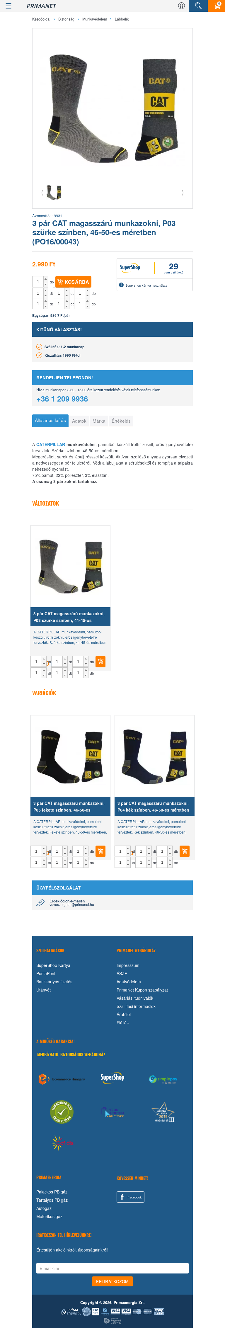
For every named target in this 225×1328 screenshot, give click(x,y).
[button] (45, 279)
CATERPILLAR (50, 444)
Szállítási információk (136, 1006)
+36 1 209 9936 (62, 398)
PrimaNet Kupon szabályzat (142, 990)
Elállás (123, 1023)
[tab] (50, 420)
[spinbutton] (38, 281)
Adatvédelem (129, 981)
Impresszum (128, 965)
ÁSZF (122, 973)
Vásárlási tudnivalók (135, 998)
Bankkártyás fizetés (54, 981)
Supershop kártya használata (146, 285)
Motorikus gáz (49, 1216)
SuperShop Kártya (53, 965)
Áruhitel (124, 1014)
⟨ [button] (42, 192)
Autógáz (44, 1208)
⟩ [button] (183, 192)
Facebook (134, 1197)
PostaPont (45, 973)
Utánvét (43, 990)
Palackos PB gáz (51, 1192)
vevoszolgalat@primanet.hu (72, 904)
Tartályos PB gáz (52, 1200)
